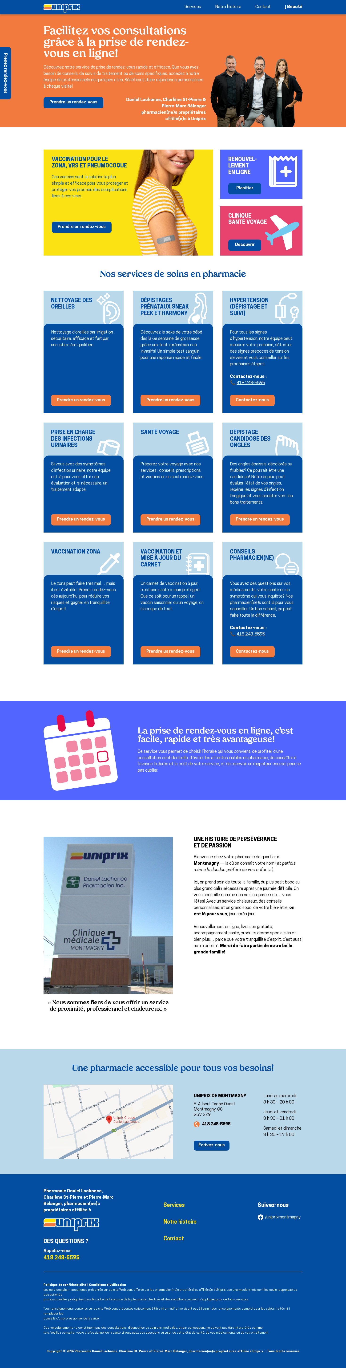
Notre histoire (228, 7)
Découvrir (245, 245)
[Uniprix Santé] (62, 8)
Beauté (294, 7)
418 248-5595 (251, 383)
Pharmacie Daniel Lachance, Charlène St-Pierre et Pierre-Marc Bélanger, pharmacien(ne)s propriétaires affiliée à (79, 1201)
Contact (263, 7)
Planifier (244, 188)
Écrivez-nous (211, 1145)
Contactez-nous (252, 400)
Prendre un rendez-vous (73, 102)
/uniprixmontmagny (283, 1217)
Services (193, 7)
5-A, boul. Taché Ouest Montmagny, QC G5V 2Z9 (214, 1109)
